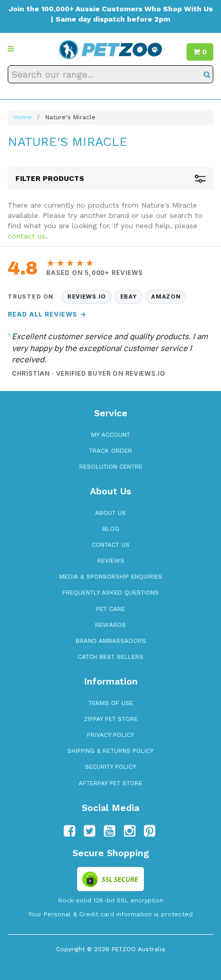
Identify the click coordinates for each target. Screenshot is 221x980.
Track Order (110, 450)
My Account (110, 434)
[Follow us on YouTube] (109, 831)
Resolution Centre (110, 466)
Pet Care (110, 609)
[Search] (206, 74)
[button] (11, 49)
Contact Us (110, 544)
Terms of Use (110, 703)
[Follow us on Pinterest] (149, 831)
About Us (110, 512)
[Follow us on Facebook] (69, 831)
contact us (26, 236)
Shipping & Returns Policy (110, 750)
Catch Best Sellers (110, 656)
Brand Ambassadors (111, 640)
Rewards (110, 624)
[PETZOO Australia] (110, 49)
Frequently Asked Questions (110, 592)
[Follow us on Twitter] (89, 831)
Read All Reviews (47, 314)
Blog (110, 528)
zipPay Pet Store (111, 719)
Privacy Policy (110, 734)
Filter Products (49, 178)
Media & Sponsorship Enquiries (110, 576)
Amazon (165, 296)
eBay (128, 296)
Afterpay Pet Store (110, 783)
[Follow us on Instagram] (129, 831)
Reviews (110, 560)
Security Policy (110, 766)
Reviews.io (86, 296)
